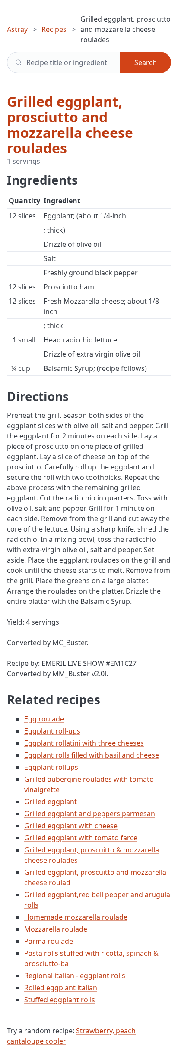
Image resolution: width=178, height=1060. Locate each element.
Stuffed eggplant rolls (59, 999)
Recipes (54, 29)
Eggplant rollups (51, 767)
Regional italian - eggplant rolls (74, 975)
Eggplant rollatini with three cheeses (84, 743)
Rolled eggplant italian (60, 987)
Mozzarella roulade (55, 929)
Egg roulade (44, 719)
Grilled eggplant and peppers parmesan (89, 813)
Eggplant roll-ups (52, 731)
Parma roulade (48, 941)
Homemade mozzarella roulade (75, 917)
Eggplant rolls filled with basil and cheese (91, 755)
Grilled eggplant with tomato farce (80, 837)
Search (145, 62)
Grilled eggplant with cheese (71, 825)
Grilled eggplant (50, 801)
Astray (17, 29)
